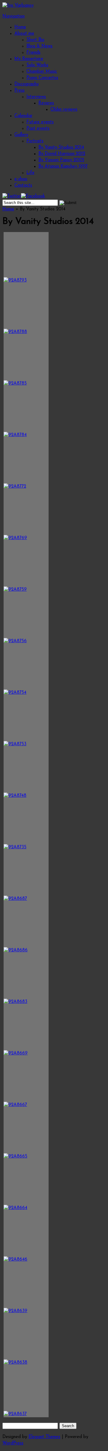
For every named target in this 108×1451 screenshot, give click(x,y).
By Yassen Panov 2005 (61, 160)
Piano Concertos (42, 78)
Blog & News (39, 46)
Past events (38, 128)
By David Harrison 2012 (61, 154)
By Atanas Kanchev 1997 (63, 166)
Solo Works (37, 65)
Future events (40, 122)
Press (19, 90)
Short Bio (35, 40)
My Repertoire (28, 59)
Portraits (35, 141)
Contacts (23, 185)
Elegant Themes (44, 1437)
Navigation (13, 16)
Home (20, 27)
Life (30, 173)
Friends (33, 52)
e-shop (20, 179)
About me (24, 33)
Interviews (36, 97)
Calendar (23, 116)
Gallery (21, 135)
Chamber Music (41, 71)
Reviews (46, 103)
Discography (26, 84)
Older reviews (63, 109)
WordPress (12, 1443)
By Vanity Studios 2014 (61, 147)
